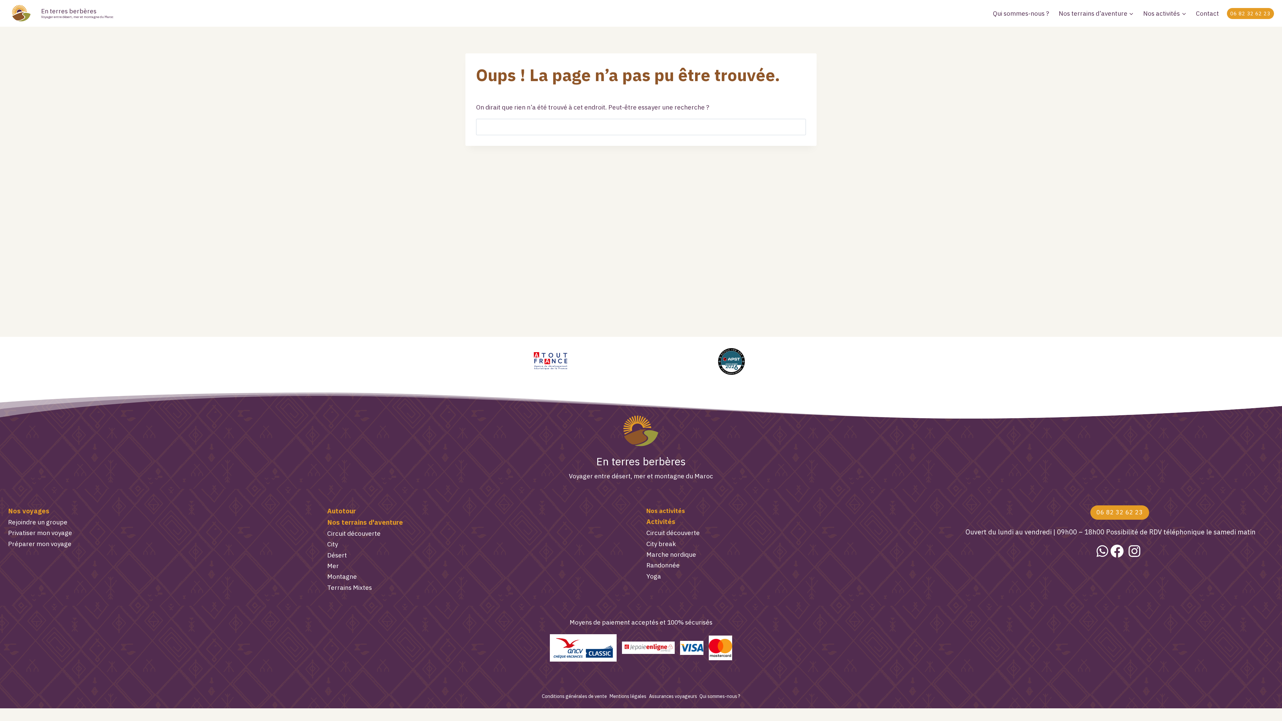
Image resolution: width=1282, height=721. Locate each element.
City (332, 544)
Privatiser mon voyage (40, 533)
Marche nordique (671, 554)
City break (661, 544)
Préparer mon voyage (39, 544)
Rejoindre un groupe (37, 522)
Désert (337, 555)
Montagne (342, 576)
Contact (1207, 13)
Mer (333, 566)
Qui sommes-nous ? (1021, 13)
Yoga (653, 576)
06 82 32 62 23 (1250, 13)
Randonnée (663, 565)
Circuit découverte (354, 533)
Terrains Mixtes (349, 587)
